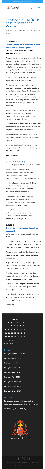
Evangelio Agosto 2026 (12, 358)
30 (15, 340)
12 (24, 329)
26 (24, 336)
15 (12, 333)
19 (24, 333)
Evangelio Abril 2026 (12, 377)
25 (21, 336)
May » (12, 343)
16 (15, 333)
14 (9, 333)
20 (6, 336)
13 (6, 333)
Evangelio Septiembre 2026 (14, 353)
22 (12, 336)
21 (9, 336)
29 (12, 340)
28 (9, 340)
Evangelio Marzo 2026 (12, 381)
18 (21, 333)
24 (18, 336)
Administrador (12, 30)
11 (21, 329)
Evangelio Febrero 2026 (13, 386)
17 (18, 333)
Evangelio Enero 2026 (12, 391)
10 (18, 329)
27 (6, 340)
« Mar (6, 343)
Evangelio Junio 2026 (12, 367)
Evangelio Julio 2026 (12, 363)
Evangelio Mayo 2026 (12, 372)
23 (15, 336)
